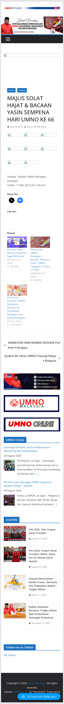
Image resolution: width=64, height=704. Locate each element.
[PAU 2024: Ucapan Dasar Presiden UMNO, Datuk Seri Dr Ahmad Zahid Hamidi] (15, 560)
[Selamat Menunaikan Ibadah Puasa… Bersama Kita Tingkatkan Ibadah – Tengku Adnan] (15, 588)
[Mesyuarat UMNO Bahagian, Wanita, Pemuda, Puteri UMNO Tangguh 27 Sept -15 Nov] (40, 242)
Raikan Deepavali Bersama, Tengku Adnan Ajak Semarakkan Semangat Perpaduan (43, 612)
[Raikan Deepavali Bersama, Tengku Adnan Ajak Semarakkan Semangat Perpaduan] (15, 616)
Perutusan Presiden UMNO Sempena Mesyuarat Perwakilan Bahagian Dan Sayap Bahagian (16, 307)
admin (30, 126)
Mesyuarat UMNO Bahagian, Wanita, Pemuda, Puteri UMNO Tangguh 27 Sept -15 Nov (40, 259)
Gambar (22, 90)
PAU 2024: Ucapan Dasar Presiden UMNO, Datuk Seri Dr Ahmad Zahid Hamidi (43, 556)
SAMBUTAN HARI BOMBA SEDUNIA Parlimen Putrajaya (34, 345)
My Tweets (10, 655)
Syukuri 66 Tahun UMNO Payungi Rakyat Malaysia (30, 358)
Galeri (11, 90)
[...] (37, 473)
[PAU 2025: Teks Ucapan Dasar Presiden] (15, 535)
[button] (15, 137)
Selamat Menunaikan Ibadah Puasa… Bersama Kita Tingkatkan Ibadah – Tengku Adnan (43, 584)
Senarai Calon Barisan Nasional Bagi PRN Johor (17, 253)
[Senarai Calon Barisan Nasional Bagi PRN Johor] (17, 242)
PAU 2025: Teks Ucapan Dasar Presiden (42, 531)
